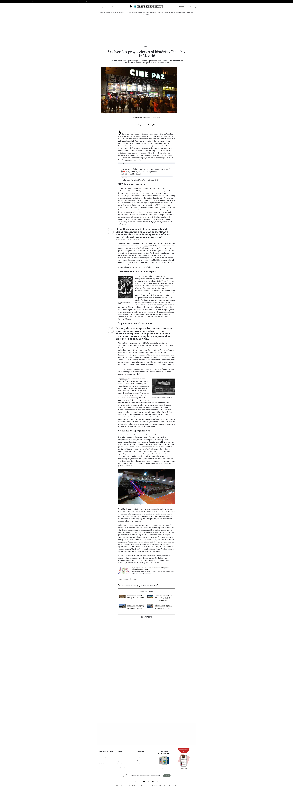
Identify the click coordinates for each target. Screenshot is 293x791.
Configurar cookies (173, 785)
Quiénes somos (140, 762)
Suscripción (139, 756)
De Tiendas (189, 12)
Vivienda (60, 1)
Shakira (89, 1)
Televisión (160, 12)
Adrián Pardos (137, 117)
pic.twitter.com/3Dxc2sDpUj (131, 174)
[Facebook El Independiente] (139, 781)
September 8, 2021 (153, 180)
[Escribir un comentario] (153, 125)
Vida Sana (167, 12)
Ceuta (16, 1)
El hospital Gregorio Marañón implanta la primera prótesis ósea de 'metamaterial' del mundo (163, 606)
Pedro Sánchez (120, 762)
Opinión (102, 12)
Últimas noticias (11, 1)
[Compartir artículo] (139, 125)
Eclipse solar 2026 (121, 754)
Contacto (139, 754)
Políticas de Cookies (163, 785)
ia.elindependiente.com (164, 768)
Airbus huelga (84, 1)
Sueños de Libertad (23, 1)
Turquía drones (47, 1)
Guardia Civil (120, 764)
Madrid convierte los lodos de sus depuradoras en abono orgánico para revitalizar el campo (135, 597)
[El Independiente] (146, 6)
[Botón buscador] (195, 7)
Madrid (120, 579)
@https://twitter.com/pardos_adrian (151, 117)
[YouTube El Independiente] (144, 781)
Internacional (121, 12)
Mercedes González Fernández (124, 768)
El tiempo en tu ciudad (109, 6)
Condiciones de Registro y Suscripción (149, 785)
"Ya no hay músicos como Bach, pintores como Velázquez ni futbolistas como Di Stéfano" (150, 568)
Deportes (146, 12)
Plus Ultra (119, 758)
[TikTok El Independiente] (157, 781)
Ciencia (129, 12)
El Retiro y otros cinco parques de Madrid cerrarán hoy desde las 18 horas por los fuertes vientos (135, 606)
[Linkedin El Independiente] (153, 781)
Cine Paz (169, 134)
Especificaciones (140, 764)
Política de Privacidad (120, 785)
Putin (43, 1)
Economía (113, 12)
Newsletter (139, 758)
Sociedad (134, 12)
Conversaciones (180, 12)
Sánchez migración (32, 1)
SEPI (118, 756)
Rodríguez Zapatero (121, 760)
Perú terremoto (55, 1)
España (108, 12)
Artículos (146, 14)
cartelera (144, 143)
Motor (173, 12)
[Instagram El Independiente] (148, 781)
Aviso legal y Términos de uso (133, 785)
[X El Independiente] (135, 781)
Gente (140, 12)
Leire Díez (119, 766)
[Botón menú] (98, 6)
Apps (138, 760)
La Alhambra (65, 1)
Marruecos (38, 1)
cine (146, 246)
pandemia (124, 379)
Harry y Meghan (77, 1)
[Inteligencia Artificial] (164, 765)
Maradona (71, 1)
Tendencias (153, 12)
